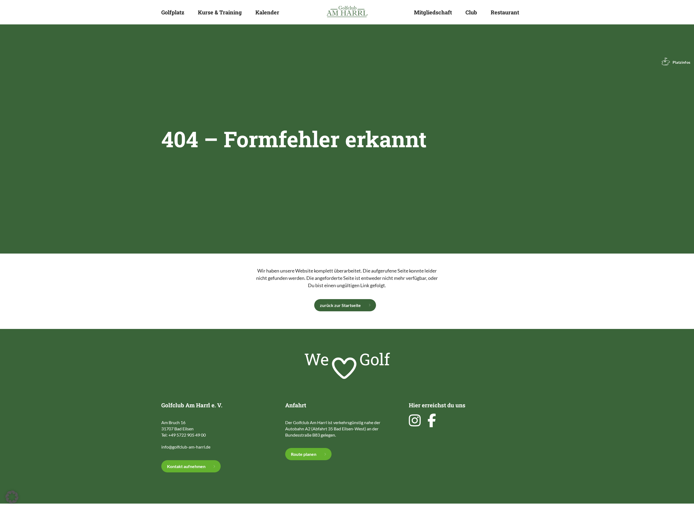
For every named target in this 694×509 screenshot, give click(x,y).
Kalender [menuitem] (267, 12)
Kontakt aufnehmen (186, 466)
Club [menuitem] (471, 12)
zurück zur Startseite (340, 305)
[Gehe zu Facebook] (433, 420)
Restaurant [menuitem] (505, 12)
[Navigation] (528, 11)
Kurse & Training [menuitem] (220, 12)
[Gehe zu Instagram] (416, 420)
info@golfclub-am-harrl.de (185, 446)
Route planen (303, 454)
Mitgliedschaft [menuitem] (433, 12)
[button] (12, 497)
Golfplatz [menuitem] (172, 12)
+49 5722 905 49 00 (187, 434)
